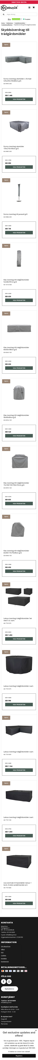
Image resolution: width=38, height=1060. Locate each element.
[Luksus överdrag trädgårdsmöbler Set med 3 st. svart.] (19, 599)
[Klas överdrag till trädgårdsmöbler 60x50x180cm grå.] (19, 328)
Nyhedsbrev (9, 989)
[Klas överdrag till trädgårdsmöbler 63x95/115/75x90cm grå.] (19, 531)
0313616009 (11, 932)
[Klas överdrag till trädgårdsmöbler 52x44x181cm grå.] (19, 260)
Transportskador (6, 1021)
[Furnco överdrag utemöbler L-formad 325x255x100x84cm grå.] (19, 59)
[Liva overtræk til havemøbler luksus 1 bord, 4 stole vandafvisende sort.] (19, 863)
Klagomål (4, 1019)
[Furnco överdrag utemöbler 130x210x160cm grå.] (19, 127)
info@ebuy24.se (11, 935)
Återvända (4, 1024)
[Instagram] (9, 981)
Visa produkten (19, 99)
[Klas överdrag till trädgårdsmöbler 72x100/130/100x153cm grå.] (19, 463)
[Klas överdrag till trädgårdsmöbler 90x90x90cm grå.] (19, 396)
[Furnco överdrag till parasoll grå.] (19, 195)
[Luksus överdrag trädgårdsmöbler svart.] (19, 667)
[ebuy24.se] (9, 8)
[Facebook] (3, 981)
